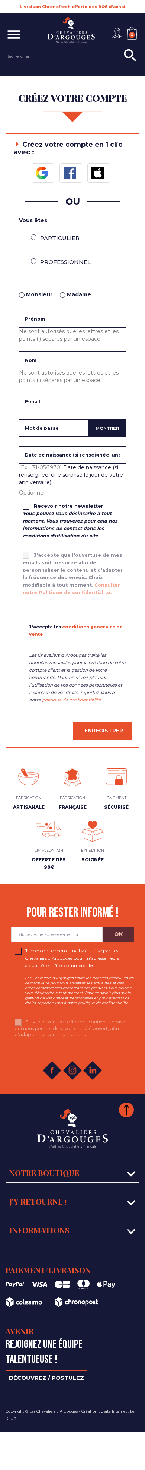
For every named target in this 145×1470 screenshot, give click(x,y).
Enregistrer (103, 730)
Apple (98, 173)
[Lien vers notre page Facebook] (49, 1070)
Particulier (60, 238)
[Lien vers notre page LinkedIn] (89, 1070)
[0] (133, 27)
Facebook (70, 173)
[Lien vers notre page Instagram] (69, 1070)
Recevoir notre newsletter (70, 521)
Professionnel (65, 261)
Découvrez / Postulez (46, 1377)
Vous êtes (33, 220)
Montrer (107, 428)
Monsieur (38, 294)
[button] (117, 34)
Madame (78, 294)
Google (43, 173)
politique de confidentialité (71, 700)
